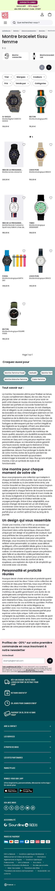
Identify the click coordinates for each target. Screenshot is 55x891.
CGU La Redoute (23, 863)
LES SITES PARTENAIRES (13, 757)
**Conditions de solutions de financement (19, 871)
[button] (49, 14)
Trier (6, 77)
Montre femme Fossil (14, 373)
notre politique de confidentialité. (31, 672)
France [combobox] (10, 885)
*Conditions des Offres (32, 868)
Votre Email (7, 655)
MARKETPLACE (9, 768)
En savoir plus (10, 785)
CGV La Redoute (9, 854)
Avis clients (37, 863)
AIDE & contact (10, 726)
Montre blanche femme (16, 379)
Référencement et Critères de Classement (18, 857)
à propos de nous (11, 747)
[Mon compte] (42, 14)
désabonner (30, 670)
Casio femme (38, 379)
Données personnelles (40, 865)
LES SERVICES (9, 736)
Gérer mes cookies (14, 868)
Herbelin (33, 373)
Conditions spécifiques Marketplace (31, 854)
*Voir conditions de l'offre (11, 667)
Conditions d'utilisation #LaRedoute (16, 865)
